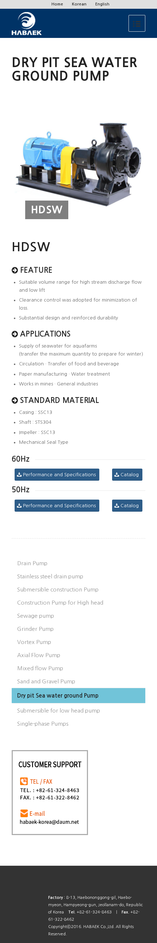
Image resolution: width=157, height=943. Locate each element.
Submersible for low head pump (58, 710)
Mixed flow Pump (40, 668)
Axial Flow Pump (38, 655)
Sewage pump (35, 615)
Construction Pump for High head (60, 602)
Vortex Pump (34, 642)
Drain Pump (32, 563)
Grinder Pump (35, 629)
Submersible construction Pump (58, 589)
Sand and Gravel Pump (46, 681)
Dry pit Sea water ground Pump (58, 695)
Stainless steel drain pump (50, 576)
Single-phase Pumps (42, 723)
